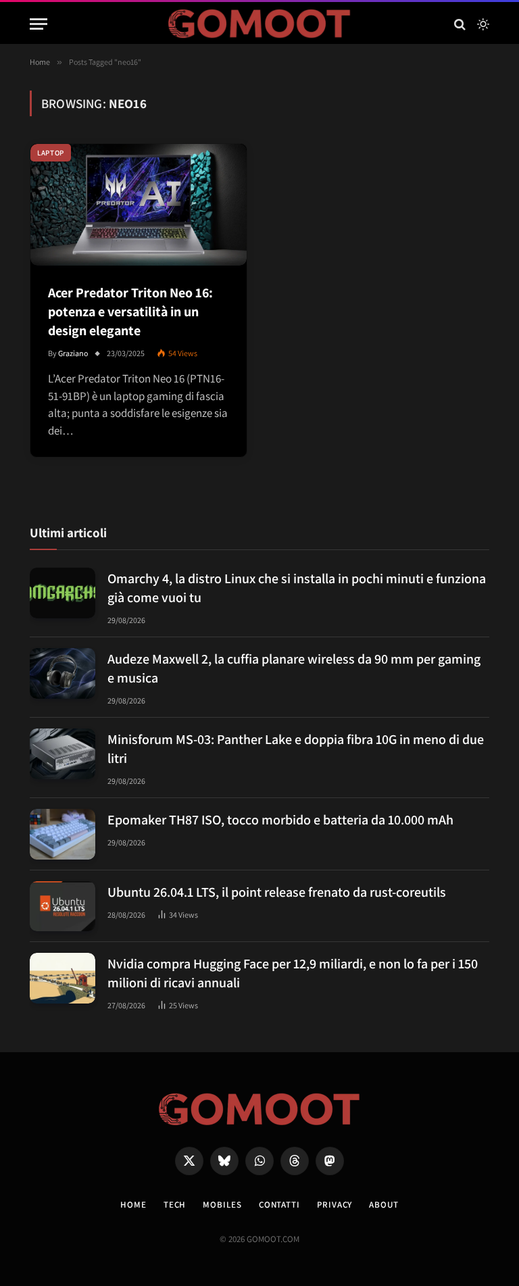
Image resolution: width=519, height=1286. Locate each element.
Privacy (334, 1204)
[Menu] (38, 24)
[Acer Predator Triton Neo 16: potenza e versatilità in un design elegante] (138, 205)
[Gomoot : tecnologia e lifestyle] (260, 24)
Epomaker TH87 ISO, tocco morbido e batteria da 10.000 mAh (280, 820)
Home (133, 1204)
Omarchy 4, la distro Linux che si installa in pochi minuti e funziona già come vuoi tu (296, 588)
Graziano (73, 353)
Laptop (50, 152)
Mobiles (222, 1204)
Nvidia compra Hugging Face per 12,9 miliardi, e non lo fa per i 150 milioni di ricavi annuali (292, 973)
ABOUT (384, 1204)
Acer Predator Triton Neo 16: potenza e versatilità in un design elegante (130, 311)
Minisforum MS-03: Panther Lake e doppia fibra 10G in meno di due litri (295, 749)
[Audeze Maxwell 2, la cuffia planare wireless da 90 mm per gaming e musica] (62, 673)
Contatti (279, 1204)
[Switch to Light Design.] (481, 24)
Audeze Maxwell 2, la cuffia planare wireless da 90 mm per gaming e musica (293, 668)
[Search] (459, 24)
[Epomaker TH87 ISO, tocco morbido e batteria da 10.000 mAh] (62, 834)
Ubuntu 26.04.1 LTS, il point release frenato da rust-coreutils (276, 892)
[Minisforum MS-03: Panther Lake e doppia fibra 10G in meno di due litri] (62, 753)
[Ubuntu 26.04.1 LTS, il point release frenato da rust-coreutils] (62, 906)
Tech (175, 1204)
